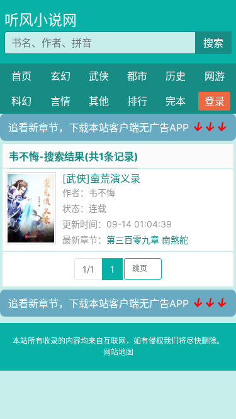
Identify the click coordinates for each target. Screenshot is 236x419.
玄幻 (60, 76)
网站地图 (118, 352)
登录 (215, 101)
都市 (137, 76)
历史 (176, 76)
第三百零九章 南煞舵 (147, 239)
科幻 (21, 101)
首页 (21, 76)
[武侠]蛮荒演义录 (101, 178)
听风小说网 (40, 20)
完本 (176, 101)
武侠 (99, 76)
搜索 (213, 42)
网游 (215, 76)
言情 (60, 101)
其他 (99, 101)
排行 (137, 101)
